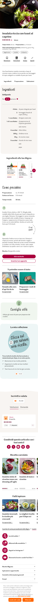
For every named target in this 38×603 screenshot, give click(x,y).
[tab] (19, 566)
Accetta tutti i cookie (14, 600)
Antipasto (24, 52)
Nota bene (17, 99)
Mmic (11, 417)
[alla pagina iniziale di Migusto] (6, 2)
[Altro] (32, 425)
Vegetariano (6, 52)
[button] (6, 418)
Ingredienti (7, 81)
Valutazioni (30, 81)
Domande (24, 407)
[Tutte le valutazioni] (6, 40)
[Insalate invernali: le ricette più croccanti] (10, 511)
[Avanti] (34, 170)
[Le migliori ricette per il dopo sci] (27, 511)
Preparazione (19, 81)
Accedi (20, 373)
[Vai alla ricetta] (10, 474)
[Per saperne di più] (10, 289)
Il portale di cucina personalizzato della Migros (16, 529)
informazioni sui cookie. (24, 596)
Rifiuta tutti (28, 600)
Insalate (16, 52)
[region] (19, 593)
